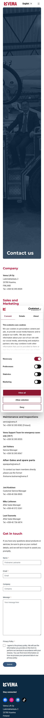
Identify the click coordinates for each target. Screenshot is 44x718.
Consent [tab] (8, 316)
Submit (9, 664)
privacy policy (12, 658)
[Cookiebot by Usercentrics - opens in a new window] (31, 309)
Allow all (22, 393)
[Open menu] (38, 3)
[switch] (37, 366)
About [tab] (36, 316)
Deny (22, 407)
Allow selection (22, 400)
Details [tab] (22, 316)
